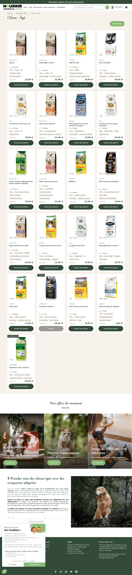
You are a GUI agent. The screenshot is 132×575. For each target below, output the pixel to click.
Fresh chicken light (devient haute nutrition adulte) (21, 182)
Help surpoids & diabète (109, 306)
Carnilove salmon (46, 306)
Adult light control (46, 63)
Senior (12, 63)
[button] (25, 7)
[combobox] (91, 7)
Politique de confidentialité (77, 547)
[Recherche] (107, 7)
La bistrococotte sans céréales (108, 125)
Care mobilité (104, 63)
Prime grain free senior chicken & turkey (78, 125)
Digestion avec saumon (19, 367)
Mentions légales (73, 549)
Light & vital (74, 63)
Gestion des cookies (74, 551)
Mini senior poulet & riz (78, 306)
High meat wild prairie (48, 181)
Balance (72, 181)
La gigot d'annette (77, 246)
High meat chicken (47, 124)
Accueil (10, 13)
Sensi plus (13, 306)
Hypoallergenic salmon (108, 246)
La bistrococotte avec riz (20, 124)
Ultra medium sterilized (109, 181)
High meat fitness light (18, 246)
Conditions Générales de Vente (78, 545)
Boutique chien (21, 13)
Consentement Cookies (75, 553)
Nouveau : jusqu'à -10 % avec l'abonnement (67, 2)
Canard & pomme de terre (50, 246)
